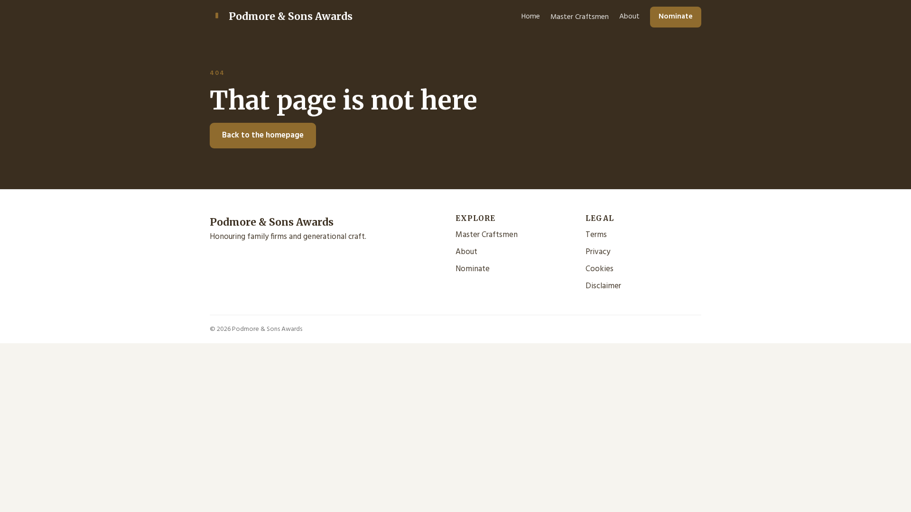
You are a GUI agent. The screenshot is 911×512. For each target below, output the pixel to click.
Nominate (676, 16)
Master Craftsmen (579, 17)
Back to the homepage (263, 135)
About (629, 16)
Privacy (598, 252)
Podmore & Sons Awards (291, 16)
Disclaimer (603, 286)
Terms (596, 235)
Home (530, 16)
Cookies (600, 269)
